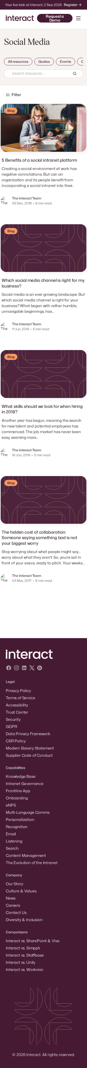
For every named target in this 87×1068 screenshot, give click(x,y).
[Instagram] (16, 668)
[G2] (40, 668)
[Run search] (74, 73)
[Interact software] (43, 654)
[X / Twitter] (32, 668)
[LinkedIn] (24, 668)
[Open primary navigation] (78, 18)
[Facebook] (9, 668)
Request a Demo (55, 18)
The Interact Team (26, 198)
